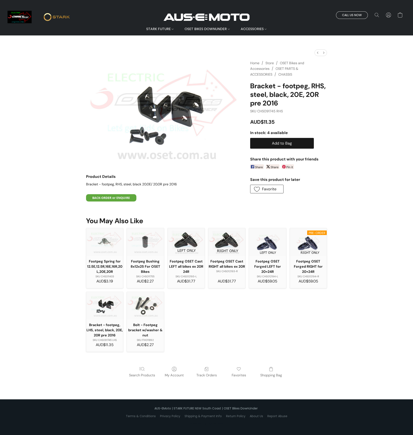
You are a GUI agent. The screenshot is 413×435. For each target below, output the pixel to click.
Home (254, 63)
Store (269, 63)
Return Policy (235, 416)
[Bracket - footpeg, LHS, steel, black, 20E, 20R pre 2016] (104, 306)
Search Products (142, 375)
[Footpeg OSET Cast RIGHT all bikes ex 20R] (226, 242)
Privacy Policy (170, 416)
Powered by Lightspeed (206, 423)
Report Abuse (277, 416)
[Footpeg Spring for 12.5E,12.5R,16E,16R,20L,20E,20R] (104, 242)
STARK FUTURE (159, 28)
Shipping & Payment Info (203, 416)
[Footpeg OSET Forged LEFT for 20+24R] (267, 242)
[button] (206, 17)
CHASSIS (285, 74)
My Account (174, 375)
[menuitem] (318, 53)
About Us (256, 416)
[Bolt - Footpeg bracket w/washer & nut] (145, 306)
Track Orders (206, 375)
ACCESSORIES (253, 28)
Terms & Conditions (141, 416)
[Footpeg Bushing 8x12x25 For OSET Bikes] (145, 242)
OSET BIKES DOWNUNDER (206, 28)
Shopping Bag (271, 375)
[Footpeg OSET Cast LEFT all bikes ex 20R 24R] (186, 242)
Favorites (239, 375)
